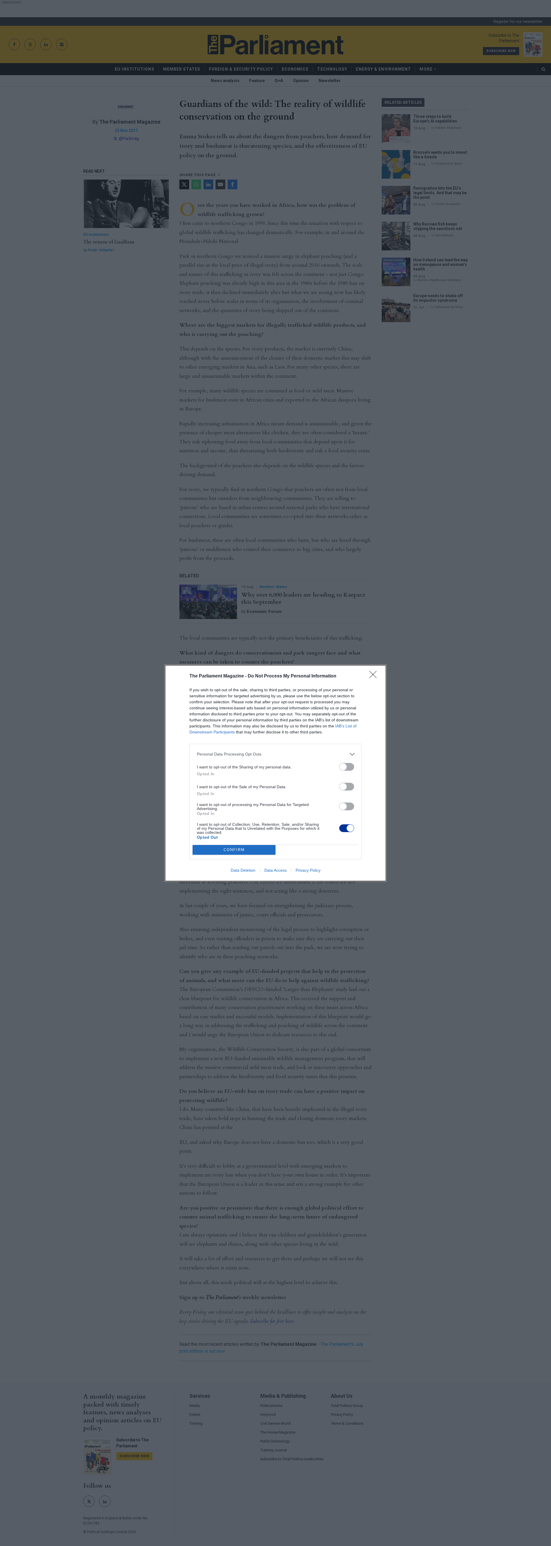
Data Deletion (243, 870)
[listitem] (275, 754)
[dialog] (275, 773)
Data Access (275, 870)
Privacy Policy (308, 870)
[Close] (374, 676)
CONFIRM (234, 850)
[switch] (346, 767)
